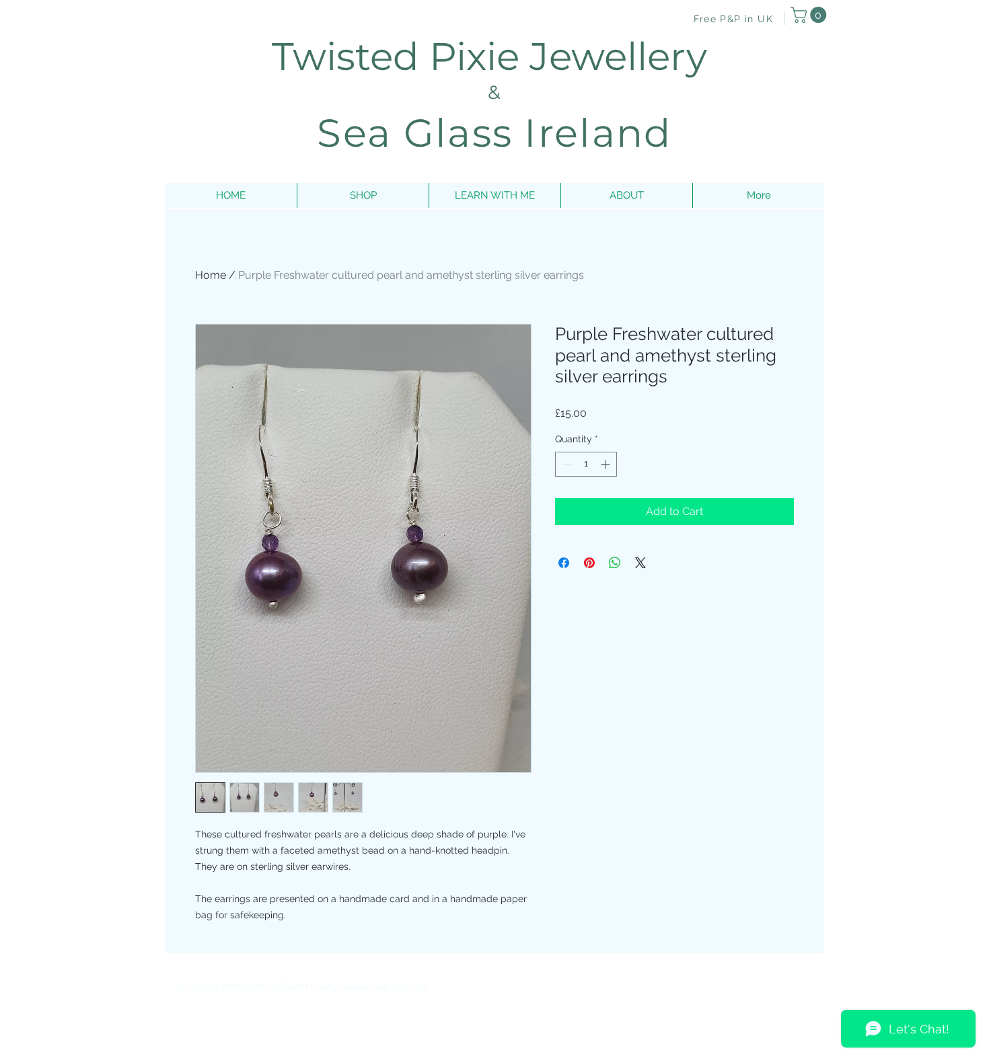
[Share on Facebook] (564, 563)
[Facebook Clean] (750, 985)
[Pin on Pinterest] (589, 563)
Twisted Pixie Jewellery (494, 56)
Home (210, 275)
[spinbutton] (586, 464)
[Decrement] (565, 464)
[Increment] (606, 464)
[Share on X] (640, 563)
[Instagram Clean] (804, 985)
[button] (810, 15)
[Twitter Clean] (777, 985)
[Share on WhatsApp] (615, 563)
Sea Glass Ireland (494, 133)
